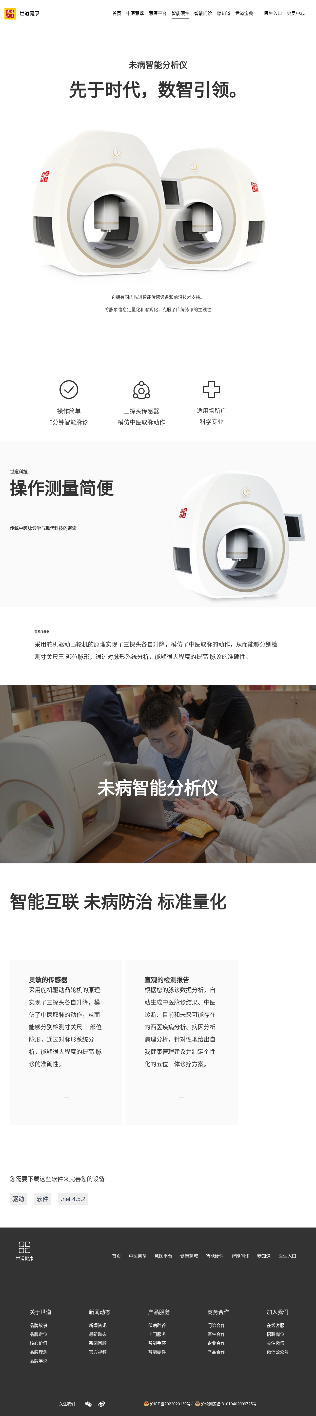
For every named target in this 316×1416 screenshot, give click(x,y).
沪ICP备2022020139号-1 (172, 1404)
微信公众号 (278, 1352)
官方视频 (98, 1352)
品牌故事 (38, 1325)
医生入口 (287, 1256)
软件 (42, 1199)
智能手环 (157, 1343)
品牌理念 (38, 1352)
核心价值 (38, 1343)
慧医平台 (163, 1256)
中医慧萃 (138, 1256)
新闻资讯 (98, 1325)
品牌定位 (38, 1334)
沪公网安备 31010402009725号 (229, 1404)
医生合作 (216, 1334)
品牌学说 (38, 1361)
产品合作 (216, 1352)
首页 (116, 1256)
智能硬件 (215, 1256)
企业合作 (216, 1343)
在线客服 (275, 1325)
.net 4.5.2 (73, 1199)
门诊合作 (216, 1325)
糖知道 (264, 1256)
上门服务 (157, 1334)
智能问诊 (240, 1256)
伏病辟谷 (157, 1325)
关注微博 (275, 1343)
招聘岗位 (275, 1334)
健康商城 (189, 1256)
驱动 (18, 1199)
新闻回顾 (98, 1343)
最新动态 (98, 1334)
